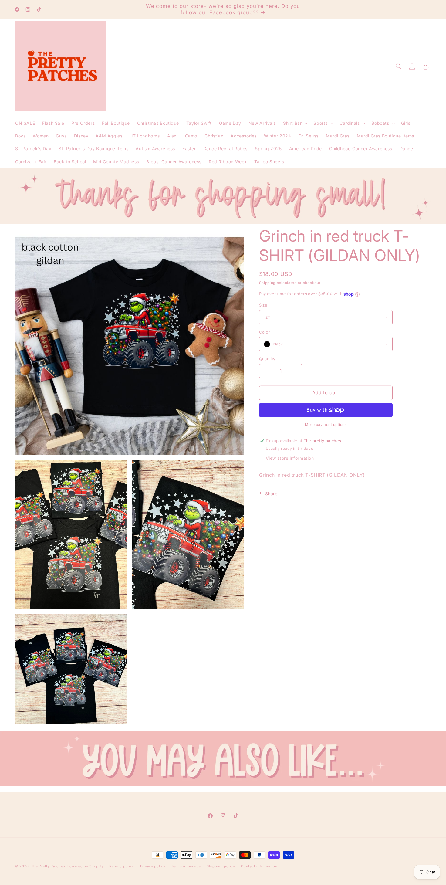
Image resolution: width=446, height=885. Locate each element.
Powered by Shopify (85, 866)
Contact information (259, 866)
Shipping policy (221, 866)
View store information (290, 458)
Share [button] (271, 493)
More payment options (325, 424)
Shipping (267, 282)
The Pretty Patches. (48, 866)
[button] (294, 123)
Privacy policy (152, 866)
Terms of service (186, 866)
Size (263, 305)
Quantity (267, 358)
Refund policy (121, 866)
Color (264, 332)
